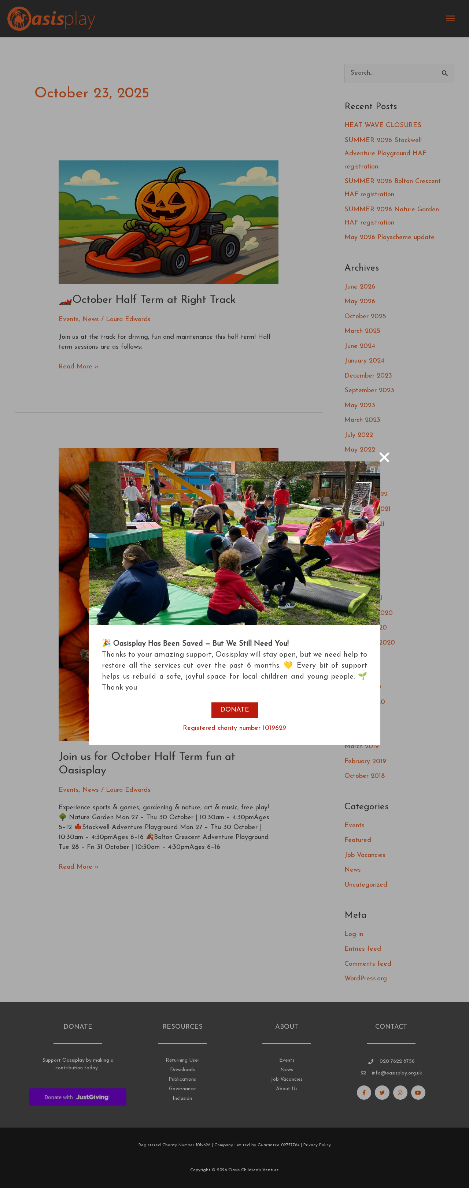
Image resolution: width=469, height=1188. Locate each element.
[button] (384, 457)
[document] (234, 594)
